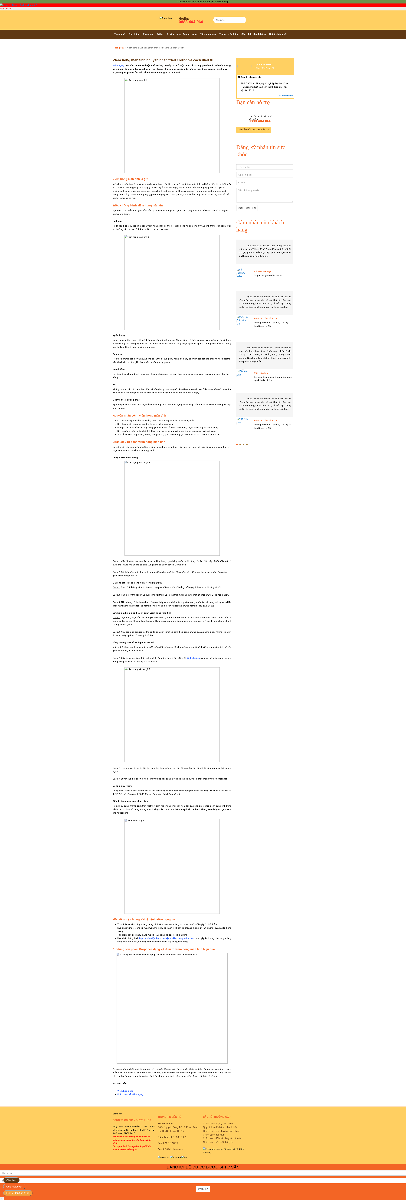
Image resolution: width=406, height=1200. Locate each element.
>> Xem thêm (286, 95)
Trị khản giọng (208, 34)
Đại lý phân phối (278, 34)
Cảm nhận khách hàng (253, 34)
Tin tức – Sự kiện (228, 34)
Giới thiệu (134, 34)
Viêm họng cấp (125, 1091)
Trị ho (160, 34)
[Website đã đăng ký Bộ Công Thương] (224, 1152)
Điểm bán (117, 1113)
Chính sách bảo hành (214, 1134)
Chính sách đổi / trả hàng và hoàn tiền (222, 1138)
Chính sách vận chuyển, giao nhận (221, 1131)
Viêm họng (118, 65)
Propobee (148, 34)
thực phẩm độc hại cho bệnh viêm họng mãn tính (166, 938)
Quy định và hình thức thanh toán (220, 1127)
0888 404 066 (191, 21)
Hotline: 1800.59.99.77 (17, 1193)
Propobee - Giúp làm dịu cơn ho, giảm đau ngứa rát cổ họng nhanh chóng (132, 20)
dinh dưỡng (193, 658)
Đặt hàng (119, 43)
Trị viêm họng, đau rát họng (182, 34)
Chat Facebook (14, 1186)
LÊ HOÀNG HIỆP (263, 271)
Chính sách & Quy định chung (218, 1123)
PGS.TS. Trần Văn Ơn (265, 318)
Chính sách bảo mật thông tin (218, 1142)
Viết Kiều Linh (261, 373)
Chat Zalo (11, 1180)
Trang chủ (119, 34)
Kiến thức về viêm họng (130, 1094)
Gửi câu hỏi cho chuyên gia (254, 129)
